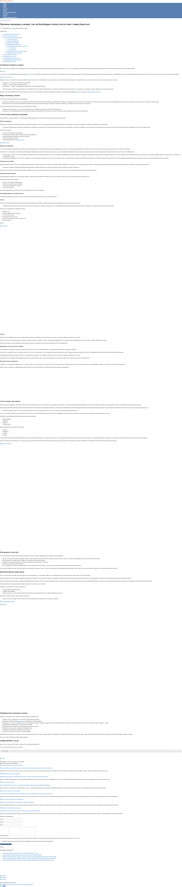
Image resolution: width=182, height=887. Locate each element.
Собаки (5, 3)
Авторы (14, 884)
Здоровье (5, 14)
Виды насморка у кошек (10, 35)
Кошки (5, 5)
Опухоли (12, 49)
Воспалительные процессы (14, 53)
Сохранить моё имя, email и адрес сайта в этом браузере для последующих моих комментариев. (27, 841)
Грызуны (5, 8)
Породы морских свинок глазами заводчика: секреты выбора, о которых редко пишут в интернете (29, 858)
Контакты (9, 884)
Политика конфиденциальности (24, 884)
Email (1, 822)
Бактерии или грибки (12, 42)
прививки (21, 721)
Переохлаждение (11, 39)
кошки (70, 68)
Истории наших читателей (10, 17)
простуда (29, 74)
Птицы (4, 7)
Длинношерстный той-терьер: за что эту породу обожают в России (21, 853)
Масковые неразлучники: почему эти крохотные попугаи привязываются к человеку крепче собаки (29, 856)
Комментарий (4, 835)
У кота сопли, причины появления (12, 37)
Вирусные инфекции (12, 41)
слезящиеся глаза (19, 139)
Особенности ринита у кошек (11, 34)
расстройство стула (95, 92)
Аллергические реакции (13, 44)
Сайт (1, 825)
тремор (79, 92)
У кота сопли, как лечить (10, 54)
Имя (1, 819)
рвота (86, 92)
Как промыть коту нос (9, 56)
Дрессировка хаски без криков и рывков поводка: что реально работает (22, 855)
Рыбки (4, 10)
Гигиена (5, 15)
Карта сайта (3, 884)
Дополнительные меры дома (11, 58)
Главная (2, 20)
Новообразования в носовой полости (17, 46)
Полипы (12, 47)
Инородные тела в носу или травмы (16, 51)
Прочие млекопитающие (9, 12)
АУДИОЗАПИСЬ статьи (9, 61)
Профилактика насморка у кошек (12, 59)
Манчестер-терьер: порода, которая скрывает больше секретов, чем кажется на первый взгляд (28, 860)
